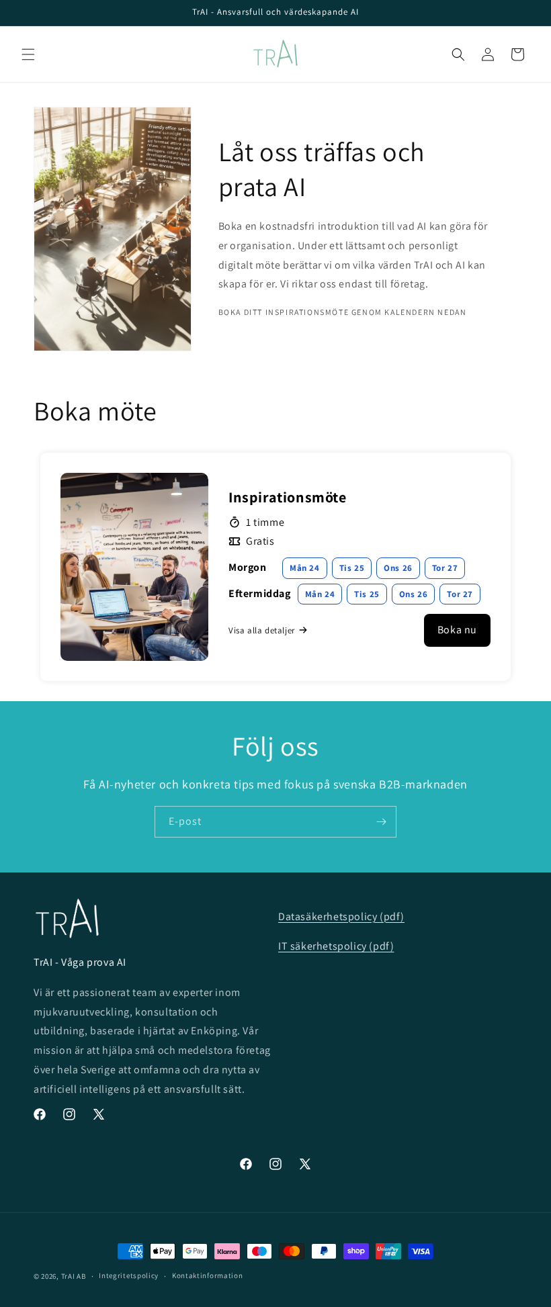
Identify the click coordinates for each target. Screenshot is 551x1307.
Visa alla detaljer (261, 630)
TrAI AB (73, 1276)
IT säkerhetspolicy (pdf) (336, 946)
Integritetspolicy (129, 1275)
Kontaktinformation (207, 1275)
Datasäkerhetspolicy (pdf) (341, 916)
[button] (28, 54)
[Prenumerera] (381, 822)
